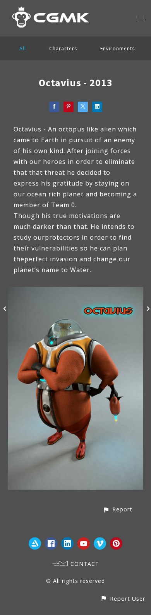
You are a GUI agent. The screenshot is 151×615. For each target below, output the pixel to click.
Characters (63, 48)
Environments (117, 48)
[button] (118, 509)
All (22, 48)
